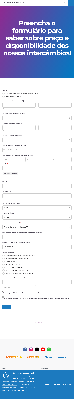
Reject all (57, 384)
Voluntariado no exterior (13, 264)
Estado (5, 164)
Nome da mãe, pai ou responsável (12, 123)
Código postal (6, 191)
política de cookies (9, 384)
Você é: (5, 90)
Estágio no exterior (11, 261)
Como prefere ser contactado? (11, 203)
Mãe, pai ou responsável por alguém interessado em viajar (23, 93)
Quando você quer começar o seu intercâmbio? (17, 242)
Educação (48, 357)
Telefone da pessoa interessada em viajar (14, 145)
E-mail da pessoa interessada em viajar (14, 113)
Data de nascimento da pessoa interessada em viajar (18, 155)
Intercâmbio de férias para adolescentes (17, 270)
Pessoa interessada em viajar (14, 96)
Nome (4, 109)
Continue (46, 384)
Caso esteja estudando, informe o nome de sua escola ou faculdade (22, 232)
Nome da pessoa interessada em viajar (14, 101)
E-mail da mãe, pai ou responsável (13, 135)
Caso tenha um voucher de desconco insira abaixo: (17, 278)
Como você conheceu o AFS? (11, 223)
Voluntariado (63, 357)
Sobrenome (42, 109)
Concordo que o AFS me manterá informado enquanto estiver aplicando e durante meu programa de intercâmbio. (36, 298)
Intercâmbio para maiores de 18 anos (17, 258)
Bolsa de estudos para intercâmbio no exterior (19, 273)
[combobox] (5, 150)
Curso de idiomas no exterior (14, 267)
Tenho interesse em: (8, 252)
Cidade (5, 181)
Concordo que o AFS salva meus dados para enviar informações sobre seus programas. (28, 293)
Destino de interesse (8, 213)
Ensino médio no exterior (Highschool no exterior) (20, 255)
